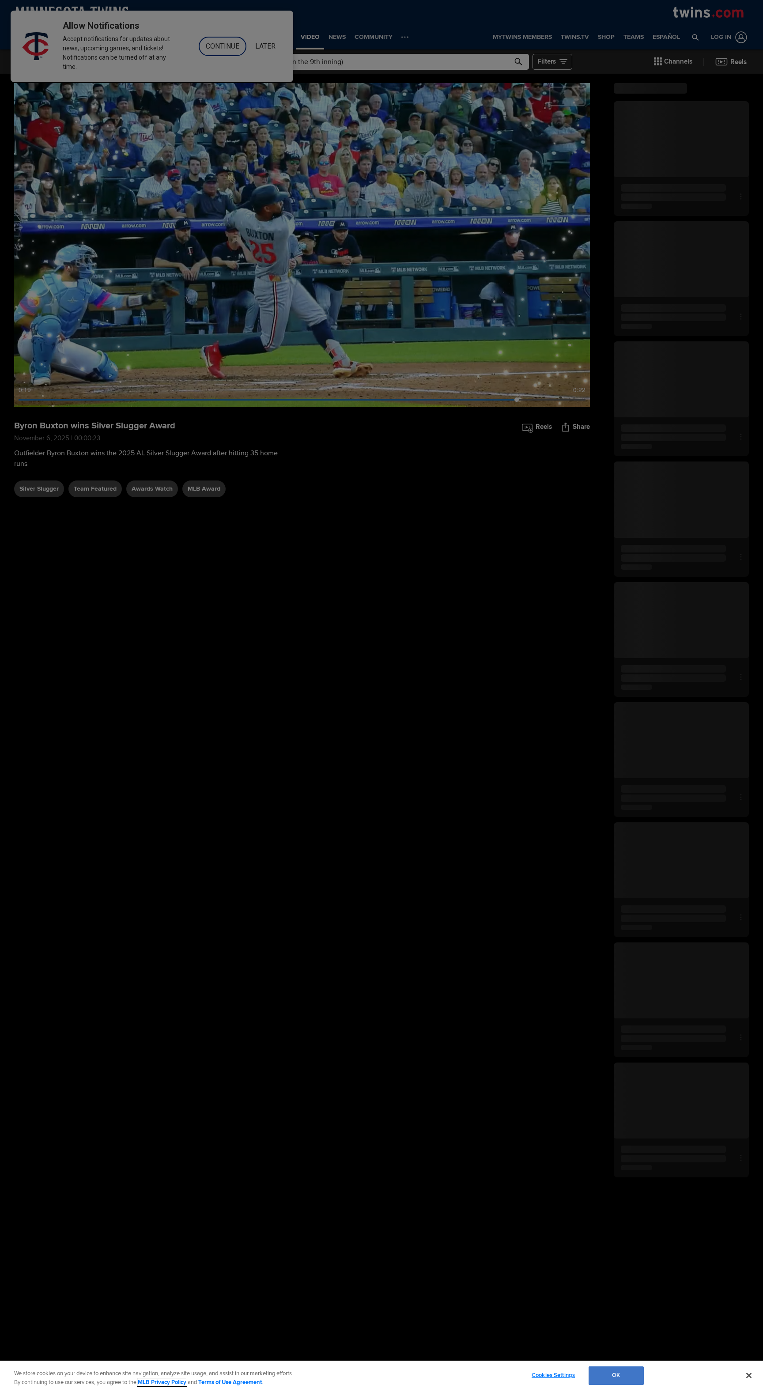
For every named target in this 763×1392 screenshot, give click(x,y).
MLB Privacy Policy (162, 1382)
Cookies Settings (553, 1375)
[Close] (749, 1375)
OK (616, 1375)
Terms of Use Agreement (230, 1382)
